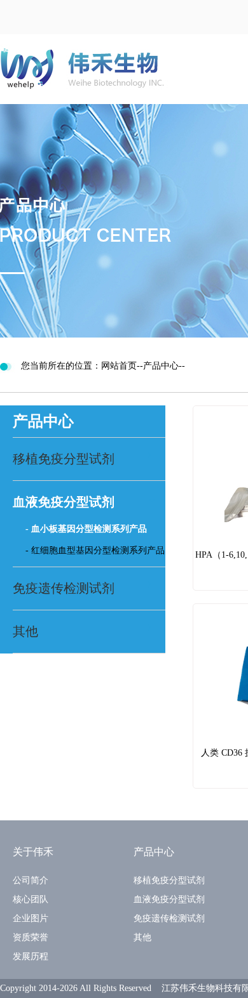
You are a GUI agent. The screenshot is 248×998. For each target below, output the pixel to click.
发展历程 (30, 956)
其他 (142, 937)
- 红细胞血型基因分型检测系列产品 (95, 550)
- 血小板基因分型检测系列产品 (86, 529)
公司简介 (30, 880)
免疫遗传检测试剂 (169, 918)
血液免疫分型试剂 (169, 899)
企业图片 (30, 918)
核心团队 (30, 899)
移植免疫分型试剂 (169, 880)
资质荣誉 (30, 937)
